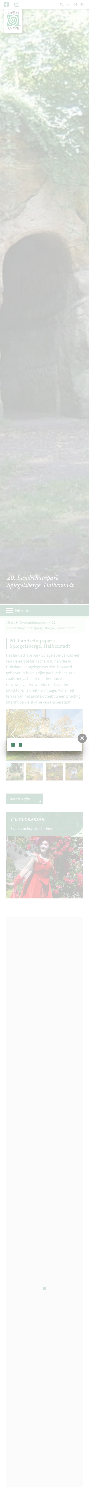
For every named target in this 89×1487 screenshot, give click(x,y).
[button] (82, 738)
